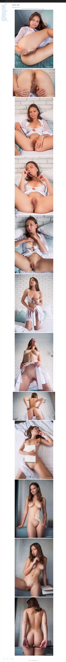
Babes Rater (3, 5)
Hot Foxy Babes (4, 18)
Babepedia (3, 6)
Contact (4, 658)
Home (13, 1)
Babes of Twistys (4, 17)
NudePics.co (8, 1)
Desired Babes (4, 19)
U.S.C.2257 (12, 658)
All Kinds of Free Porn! (5, 20)
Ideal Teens (3, 15)
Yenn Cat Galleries (41, 8)
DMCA (8, 658)
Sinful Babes (4, 16)
